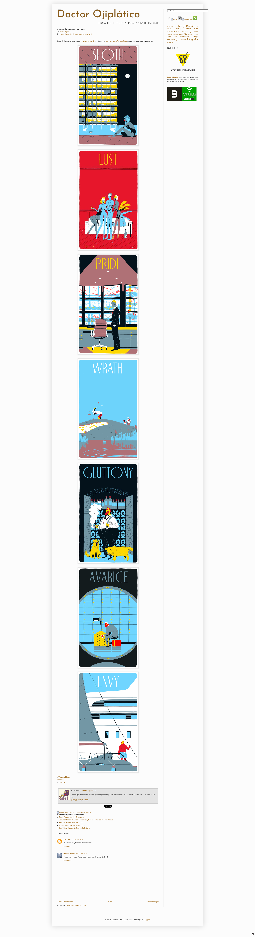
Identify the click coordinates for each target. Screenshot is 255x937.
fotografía (192, 39)
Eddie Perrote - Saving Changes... (71, 817)
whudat (62, 782)
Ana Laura (67, 840)
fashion (183, 39)
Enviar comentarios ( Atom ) (77, 906)
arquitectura (193, 34)
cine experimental (181, 36)
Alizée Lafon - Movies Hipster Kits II (71, 825)
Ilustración (68, 34)
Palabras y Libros (189, 32)
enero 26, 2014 (77, 840)
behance (60, 779)
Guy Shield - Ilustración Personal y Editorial (74, 828)
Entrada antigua (153, 902)
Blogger (147, 920)
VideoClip (183, 34)
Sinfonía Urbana (172, 34)
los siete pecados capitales (116, 41)
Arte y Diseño (185, 26)
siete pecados (77, 34)
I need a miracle (69, 854)
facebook (85, 800)
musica (170, 42)
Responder (67, 846)
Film (196, 29)
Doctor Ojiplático (98, 14)
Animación (171, 26)
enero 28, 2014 (81, 854)
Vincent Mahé (87, 34)
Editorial (188, 29)
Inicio (110, 902)
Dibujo (62, 34)
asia (169, 36)
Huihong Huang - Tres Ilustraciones (72, 822)
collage (195, 36)
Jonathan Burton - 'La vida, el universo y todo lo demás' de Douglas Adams (86, 820)
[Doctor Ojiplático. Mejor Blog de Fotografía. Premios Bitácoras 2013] (174, 101)
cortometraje (172, 39)
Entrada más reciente (65, 902)
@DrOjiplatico (76, 800)
